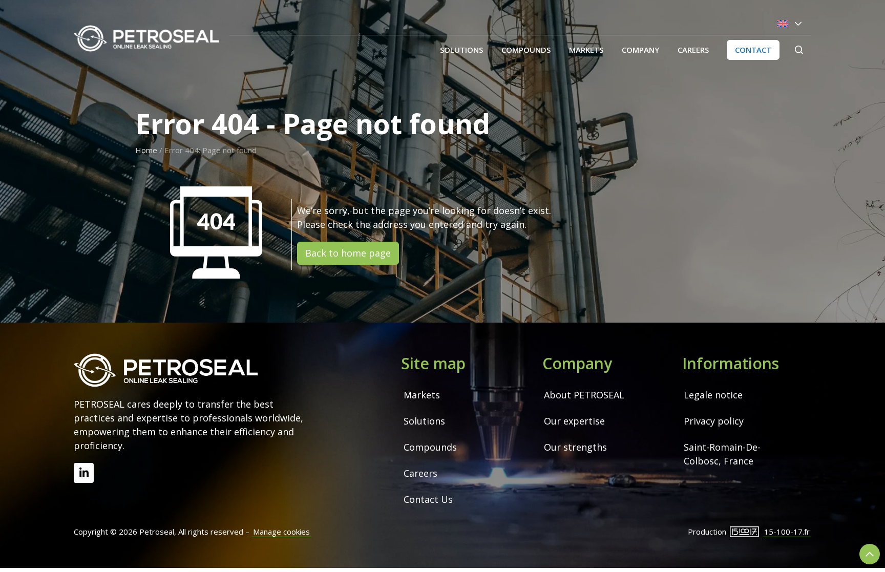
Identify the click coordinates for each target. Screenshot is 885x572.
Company (640, 50)
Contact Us (428, 499)
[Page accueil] (146, 38)
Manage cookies (281, 531)
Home (146, 150)
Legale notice (713, 395)
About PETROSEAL (584, 395)
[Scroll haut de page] (869, 554)
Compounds (526, 50)
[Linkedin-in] (84, 473)
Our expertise (574, 421)
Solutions (461, 50)
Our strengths (575, 447)
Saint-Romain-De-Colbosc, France (722, 454)
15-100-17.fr (787, 531)
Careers (693, 50)
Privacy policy (714, 421)
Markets (586, 50)
